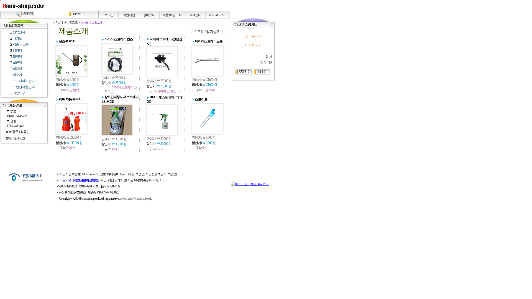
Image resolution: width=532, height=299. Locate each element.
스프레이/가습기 (23, 81)
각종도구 (19, 93)
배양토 (17, 38)
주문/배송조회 (172, 15)
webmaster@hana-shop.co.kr (136, 198)
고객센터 (195, 15)
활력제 (17, 56)
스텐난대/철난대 (23, 87)
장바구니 (149, 15)
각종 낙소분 (20, 44)
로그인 (108, 15)
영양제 (17, 50)
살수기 (17, 75)
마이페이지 (216, 15)
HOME (72, 23)
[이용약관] (65, 180)
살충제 (17, 69)
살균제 (17, 63)
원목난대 (18, 32)
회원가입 (129, 15)
